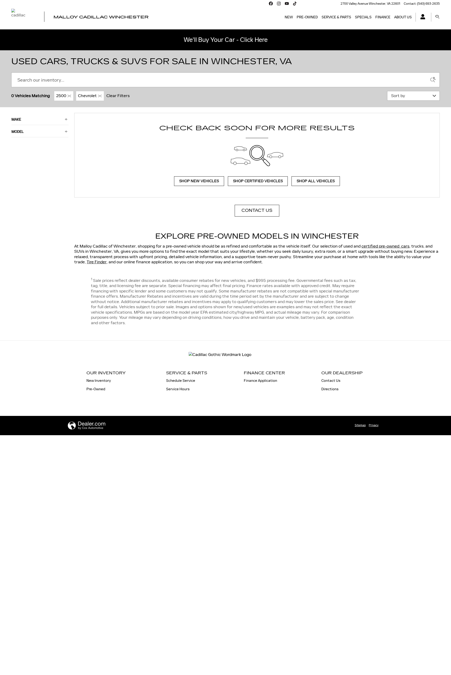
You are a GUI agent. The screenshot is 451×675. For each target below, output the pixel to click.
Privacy (373, 425)
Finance (382, 17)
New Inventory (98, 380)
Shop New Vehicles (199, 181)
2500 (61, 95)
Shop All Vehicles (316, 181)
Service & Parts (336, 17)
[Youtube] (286, 3)
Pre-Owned (307, 17)
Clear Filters (118, 95)
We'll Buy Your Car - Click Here (226, 39)
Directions (329, 389)
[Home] (23, 17)
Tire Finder (97, 261)
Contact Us (330, 380)
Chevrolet (87, 95)
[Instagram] (278, 3)
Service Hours (178, 389)
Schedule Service (180, 380)
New (289, 17)
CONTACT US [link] (256, 210)
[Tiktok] (294, 3)
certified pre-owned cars (385, 246)
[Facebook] (270, 3)
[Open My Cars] (421, 17)
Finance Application (260, 380)
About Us (403, 17)
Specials (363, 17)
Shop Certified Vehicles (258, 181)
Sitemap (360, 425)
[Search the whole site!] (437, 17)
